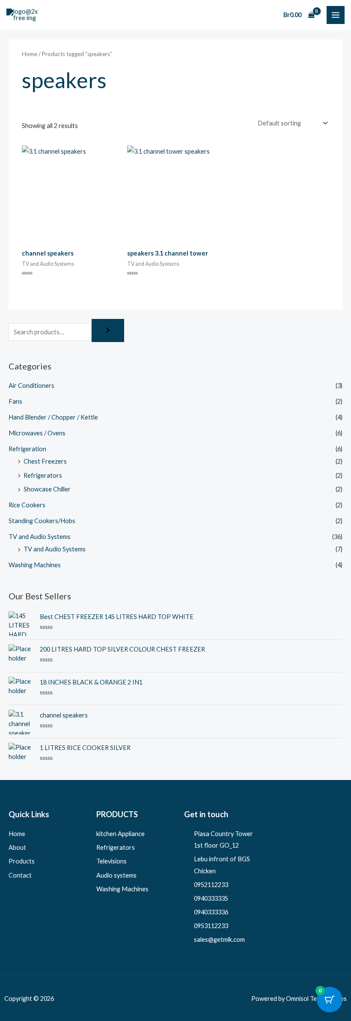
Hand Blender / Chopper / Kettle (53, 417)
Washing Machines (35, 565)
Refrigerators (43, 475)
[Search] (108, 330)
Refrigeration (27, 448)
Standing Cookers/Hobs (42, 520)
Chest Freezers (45, 461)
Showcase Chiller (47, 489)
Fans (15, 401)
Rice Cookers (27, 505)
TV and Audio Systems (40, 536)
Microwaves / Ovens (37, 433)
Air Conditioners (31, 385)
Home (29, 54)
